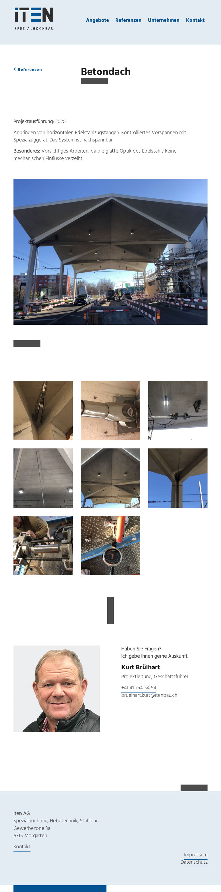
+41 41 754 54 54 (138, 688)
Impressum (196, 855)
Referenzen (128, 20)
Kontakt (195, 20)
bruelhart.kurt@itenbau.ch (149, 695)
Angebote (97, 20)
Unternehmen (163, 20)
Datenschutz (194, 862)
